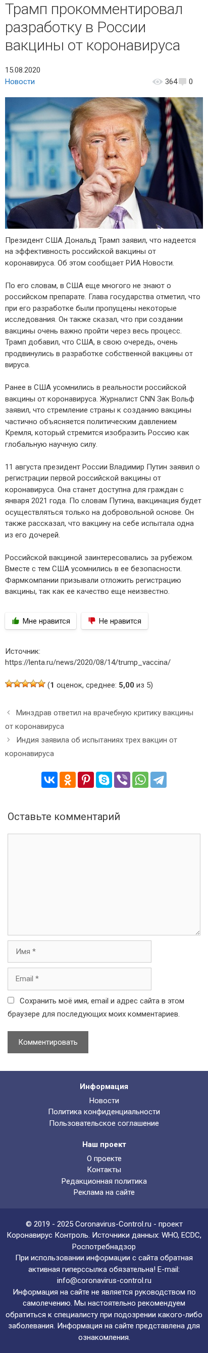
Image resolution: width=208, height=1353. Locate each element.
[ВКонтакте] (49, 780)
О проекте (104, 1158)
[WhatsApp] (140, 780)
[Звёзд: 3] (25, 684)
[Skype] (104, 780)
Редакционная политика (104, 1181)
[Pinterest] (86, 780)
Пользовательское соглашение (104, 1123)
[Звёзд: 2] (17, 684)
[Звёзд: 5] (41, 684)
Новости (20, 81)
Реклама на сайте (104, 1192)
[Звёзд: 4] (33, 684)
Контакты (104, 1169)
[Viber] (122, 780)
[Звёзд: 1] (9, 684)
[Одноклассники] (68, 780)
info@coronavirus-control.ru (104, 1280)
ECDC (190, 1235)
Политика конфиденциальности (104, 1111)
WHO (170, 1235)
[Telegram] (158, 780)
